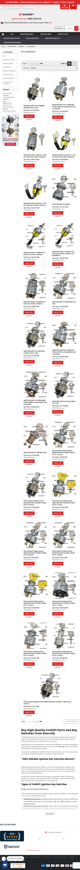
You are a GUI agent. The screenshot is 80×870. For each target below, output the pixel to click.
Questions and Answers (60, 857)
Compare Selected (71, 721)
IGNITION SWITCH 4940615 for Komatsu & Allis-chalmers (34, 253)
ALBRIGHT (6, 99)
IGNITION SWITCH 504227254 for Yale (64, 303)
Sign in (13, 6)
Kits (12, 34)
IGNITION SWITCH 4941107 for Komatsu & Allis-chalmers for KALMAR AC (63, 253)
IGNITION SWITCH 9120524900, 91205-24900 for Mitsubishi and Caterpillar (35, 402)
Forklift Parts (63, 34)
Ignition (21, 46)
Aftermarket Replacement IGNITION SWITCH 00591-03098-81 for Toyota (35, 553)
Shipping (18, 9)
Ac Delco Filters (7, 93)
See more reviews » (33, 850)
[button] (40, 838)
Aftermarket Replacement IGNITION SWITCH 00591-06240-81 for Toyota (35, 603)
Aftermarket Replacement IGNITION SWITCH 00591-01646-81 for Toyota (35, 503)
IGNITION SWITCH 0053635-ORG (35, 452)
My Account (6, 6)
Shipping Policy (35, 857)
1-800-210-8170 (34, 18)
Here (50, 23)
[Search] (76, 28)
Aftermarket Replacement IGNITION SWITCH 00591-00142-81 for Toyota (63, 452)
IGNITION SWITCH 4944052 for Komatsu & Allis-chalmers (34, 303)
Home (3, 46)
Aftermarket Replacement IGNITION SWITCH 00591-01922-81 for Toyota (63, 503)
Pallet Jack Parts (32, 38)
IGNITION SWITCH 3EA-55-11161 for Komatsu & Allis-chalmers (63, 156)
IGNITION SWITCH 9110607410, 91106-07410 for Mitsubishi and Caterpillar (63, 352)
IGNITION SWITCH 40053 (61, 204)
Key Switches (31, 46)
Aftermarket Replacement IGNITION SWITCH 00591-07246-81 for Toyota (35, 653)
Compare (29, 119)
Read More (50, 814)
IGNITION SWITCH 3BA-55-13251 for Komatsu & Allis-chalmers (35, 156)
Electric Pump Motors (12, 38)
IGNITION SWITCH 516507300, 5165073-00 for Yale (34, 352)
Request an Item (28, 9)
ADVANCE (6, 95)
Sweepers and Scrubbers (12, 42)
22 (38, 64)
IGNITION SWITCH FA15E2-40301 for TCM (64, 402)
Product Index (46, 857)
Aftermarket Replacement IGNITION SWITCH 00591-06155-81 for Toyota (63, 553)
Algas (4, 101)
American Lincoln (8, 107)
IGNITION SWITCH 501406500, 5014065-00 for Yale (34, 107)
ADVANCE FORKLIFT (9, 97)
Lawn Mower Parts (27, 34)
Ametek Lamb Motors (9, 111)
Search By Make (45, 34)
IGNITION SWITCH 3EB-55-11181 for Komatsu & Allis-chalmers (35, 204)
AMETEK (5, 109)
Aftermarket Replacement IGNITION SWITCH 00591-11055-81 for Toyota (47, 703)
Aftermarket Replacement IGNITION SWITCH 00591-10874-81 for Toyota (63, 653)
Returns (11, 9)
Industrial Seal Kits (52, 38)
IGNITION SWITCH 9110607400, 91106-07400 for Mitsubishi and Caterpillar (63, 107)
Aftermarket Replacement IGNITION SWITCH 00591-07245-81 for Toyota (63, 603)
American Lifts (7, 105)
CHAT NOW (64, 7)
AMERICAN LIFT (7, 103)
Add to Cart (29, 116)
